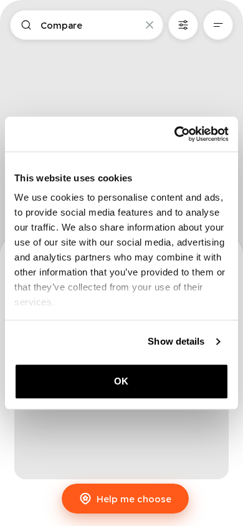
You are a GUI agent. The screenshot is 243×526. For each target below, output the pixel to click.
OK (121, 381)
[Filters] (183, 25)
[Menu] (218, 25)
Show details (176, 341)
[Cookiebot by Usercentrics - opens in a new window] (175, 134)
